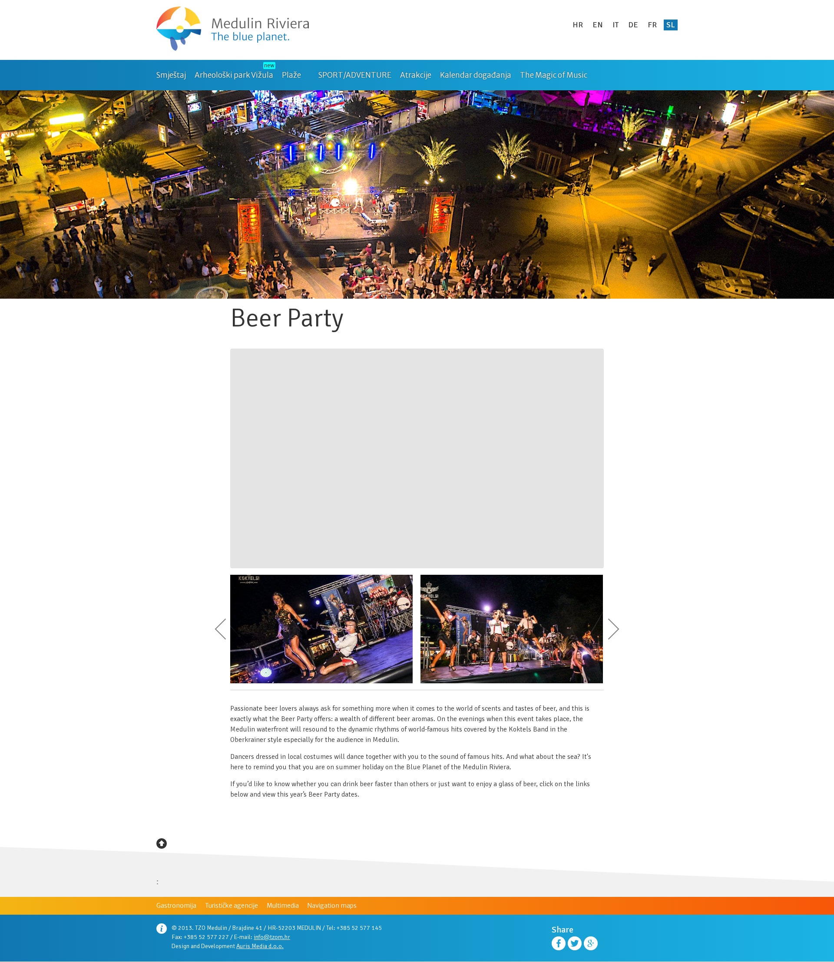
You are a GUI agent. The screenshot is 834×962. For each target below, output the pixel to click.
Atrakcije (415, 75)
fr (652, 25)
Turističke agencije (231, 905)
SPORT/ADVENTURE (354, 75)
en (597, 25)
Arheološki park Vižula (234, 75)
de (633, 25)
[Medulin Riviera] (232, 30)
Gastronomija (176, 905)
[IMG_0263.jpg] (511, 681)
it (615, 25)
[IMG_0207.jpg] (321, 681)
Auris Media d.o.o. (260, 946)
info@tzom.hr (272, 937)
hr (578, 25)
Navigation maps (332, 905)
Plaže (291, 75)
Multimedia (283, 905)
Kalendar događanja (475, 75)
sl (670, 25)
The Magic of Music (553, 75)
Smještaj (171, 75)
